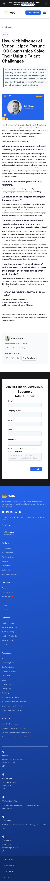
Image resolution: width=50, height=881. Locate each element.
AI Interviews (6, 548)
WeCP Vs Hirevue (8, 623)
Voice (4, 680)
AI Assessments (7, 553)
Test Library (6, 693)
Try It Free (33, 13)
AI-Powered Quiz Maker (10, 697)
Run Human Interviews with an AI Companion (18, 737)
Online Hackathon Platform (12, 706)
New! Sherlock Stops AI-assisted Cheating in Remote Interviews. (24, 3)
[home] (11, 12)
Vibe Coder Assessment (11, 574)
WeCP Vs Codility (8, 640)
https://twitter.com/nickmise (22, 305)
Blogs (4, 658)
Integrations (6, 684)
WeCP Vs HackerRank (9, 627)
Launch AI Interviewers (10, 724)
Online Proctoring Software (12, 710)
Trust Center (8, 872)
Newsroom (6, 601)
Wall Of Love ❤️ (7, 596)
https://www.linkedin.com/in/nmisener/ (15, 302)
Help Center (8, 878)
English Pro (6, 566)
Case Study (6, 676)
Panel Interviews (8, 557)
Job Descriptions (8, 667)
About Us (5, 588)
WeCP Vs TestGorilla (9, 636)
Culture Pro (6, 570)
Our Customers (7, 592)
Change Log (6, 689)
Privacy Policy (9, 865)
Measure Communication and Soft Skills (16, 732)
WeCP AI (5, 561)
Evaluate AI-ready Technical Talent (14, 728)
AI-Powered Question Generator (14, 702)
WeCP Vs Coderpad (9, 632)
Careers (5, 605)
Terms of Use (8, 859)
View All (5, 645)
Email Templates (8, 663)
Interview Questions (9, 671)
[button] (44, 12)
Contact (5, 609)
